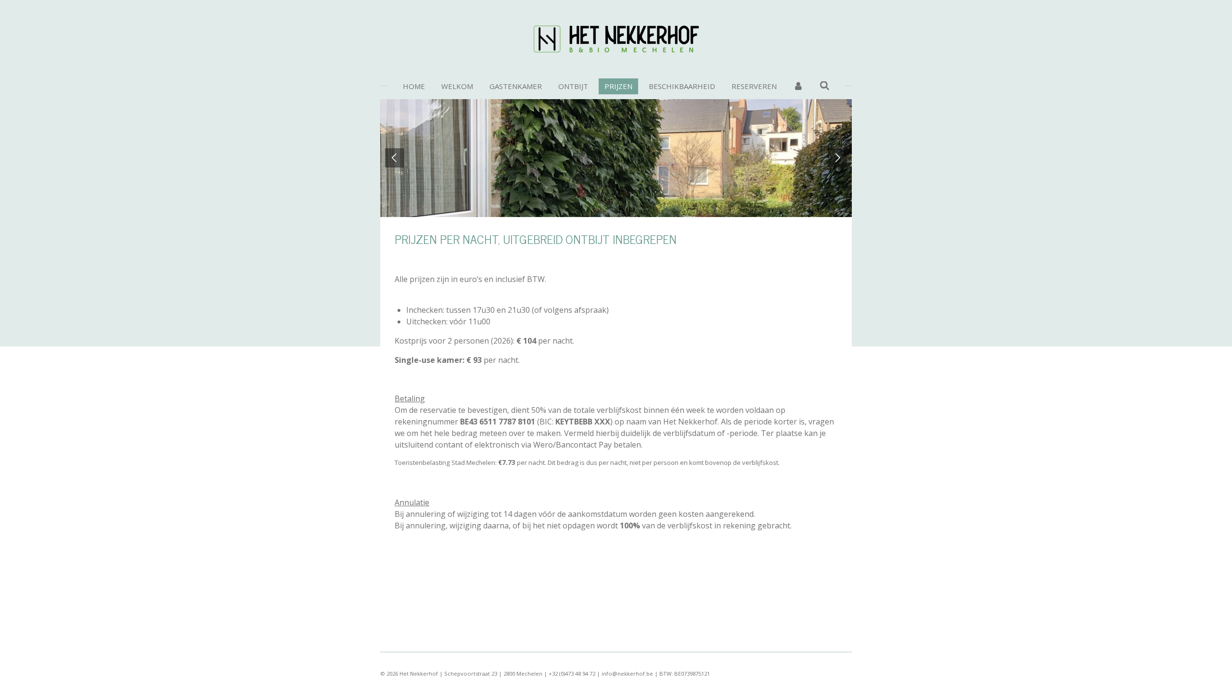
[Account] (798, 86)
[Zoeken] (824, 85)
